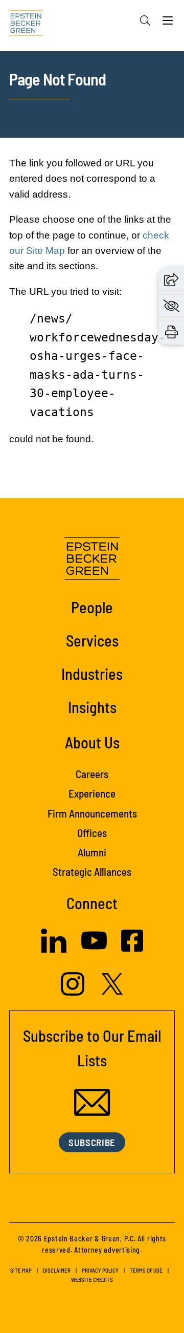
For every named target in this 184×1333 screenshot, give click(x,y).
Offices (92, 832)
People (92, 607)
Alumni (92, 852)
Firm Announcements (92, 813)
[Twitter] (112, 992)
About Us (92, 742)
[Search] (145, 20)
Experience (92, 793)
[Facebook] (132, 949)
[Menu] (167, 23)
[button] (171, 279)
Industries (92, 673)
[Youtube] (94, 950)
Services (92, 640)
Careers (92, 773)
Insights (92, 707)
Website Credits (92, 1279)
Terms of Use (146, 1270)
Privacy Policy (100, 1270)
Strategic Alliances (92, 871)
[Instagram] (74, 993)
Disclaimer (57, 1270)
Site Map (21, 1270)
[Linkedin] (53, 950)
